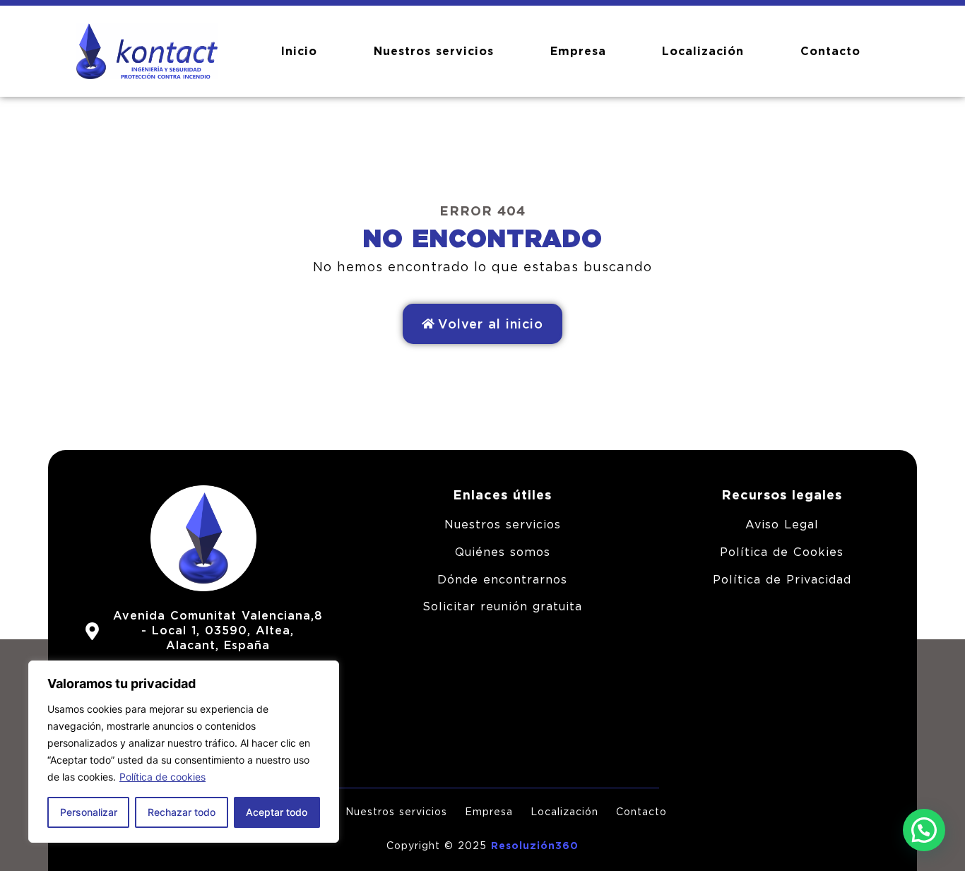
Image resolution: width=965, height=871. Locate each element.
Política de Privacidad (782, 579)
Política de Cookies (781, 552)
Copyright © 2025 (438, 845)
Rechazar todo (181, 812)
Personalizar (88, 812)
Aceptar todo (276, 812)
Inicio (299, 51)
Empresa (578, 51)
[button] (924, 830)
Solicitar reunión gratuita (502, 606)
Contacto (830, 51)
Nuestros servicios (434, 51)
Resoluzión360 (535, 845)
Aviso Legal (782, 524)
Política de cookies (162, 777)
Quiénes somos (502, 552)
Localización (703, 51)
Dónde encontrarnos (502, 579)
